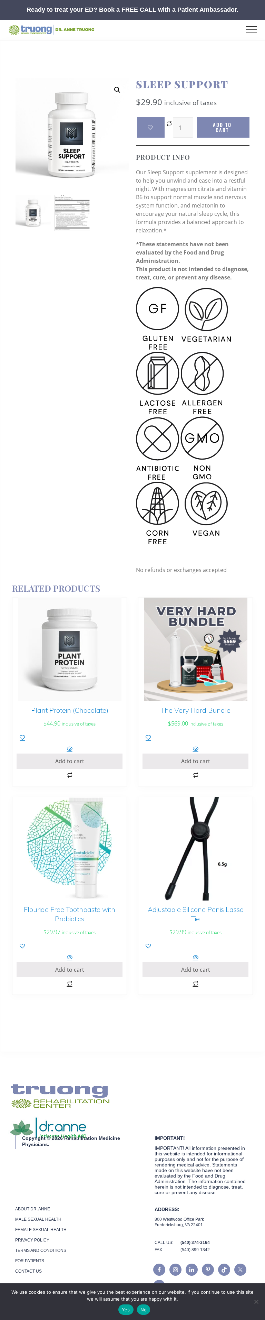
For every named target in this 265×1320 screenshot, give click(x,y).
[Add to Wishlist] (151, 127)
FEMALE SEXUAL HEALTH (41, 1229)
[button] (251, 29)
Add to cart (222, 127)
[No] (256, 1301)
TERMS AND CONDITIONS (40, 1250)
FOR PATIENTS (29, 1260)
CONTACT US (28, 1271)
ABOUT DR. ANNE (32, 1209)
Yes (126, 1309)
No (143, 1309)
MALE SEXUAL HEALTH (38, 1219)
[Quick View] (69, 749)
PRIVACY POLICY (32, 1240)
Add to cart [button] (69, 761)
